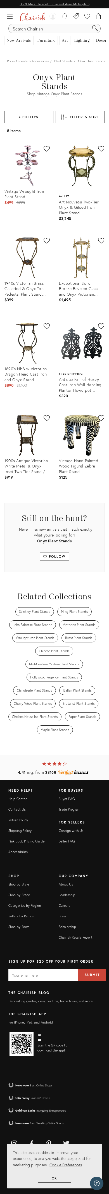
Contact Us (17, 809)
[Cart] (98, 17)
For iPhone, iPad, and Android (30, 1022)
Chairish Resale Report (76, 937)
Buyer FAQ (67, 799)
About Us (66, 884)
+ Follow (29, 117)
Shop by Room (18, 927)
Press (63, 916)
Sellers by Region (21, 916)
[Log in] (53, 16)
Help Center (17, 799)
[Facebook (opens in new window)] (32, 1143)
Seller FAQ (67, 841)
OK (55, 1178)
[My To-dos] (64, 17)
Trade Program (69, 809)
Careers (64, 905)
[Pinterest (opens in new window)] (49, 1143)
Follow (56, 556)
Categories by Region (24, 905)
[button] (11, 16)
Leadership (67, 895)
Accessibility (18, 852)
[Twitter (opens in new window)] (66, 1143)
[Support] (96, 1183)
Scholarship (67, 927)
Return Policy (18, 820)
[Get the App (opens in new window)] (21, 1044)
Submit (92, 975)
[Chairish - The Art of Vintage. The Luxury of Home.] (32, 17)
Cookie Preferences (65, 1164)
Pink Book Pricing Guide (26, 841)
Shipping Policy (20, 831)
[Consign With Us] (76, 17)
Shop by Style (18, 884)
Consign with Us (71, 831)
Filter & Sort (84, 117)
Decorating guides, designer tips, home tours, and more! (51, 1001)
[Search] (95, 28)
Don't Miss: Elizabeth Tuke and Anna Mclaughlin (54, 4)
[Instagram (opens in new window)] (14, 1143)
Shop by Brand (19, 895)
